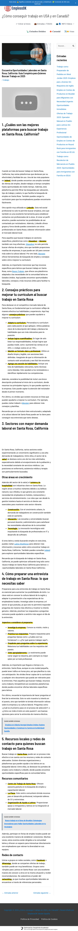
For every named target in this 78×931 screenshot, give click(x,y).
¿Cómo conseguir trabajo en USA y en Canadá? (35, 16)
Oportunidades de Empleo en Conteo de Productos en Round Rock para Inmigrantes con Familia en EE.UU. (66, 144)
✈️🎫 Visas (69, 31)
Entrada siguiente (42, 893)
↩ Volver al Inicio (23, 24)
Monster (41, 254)
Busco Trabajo (18, 271)
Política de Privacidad (30, 919)
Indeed (47, 550)
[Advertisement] (26, 145)
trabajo (6, 80)
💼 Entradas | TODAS (43, 24)
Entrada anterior (10, 893)
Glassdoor (30, 244)
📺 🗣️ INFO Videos (64, 24)
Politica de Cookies (49, 919)
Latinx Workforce (21, 544)
